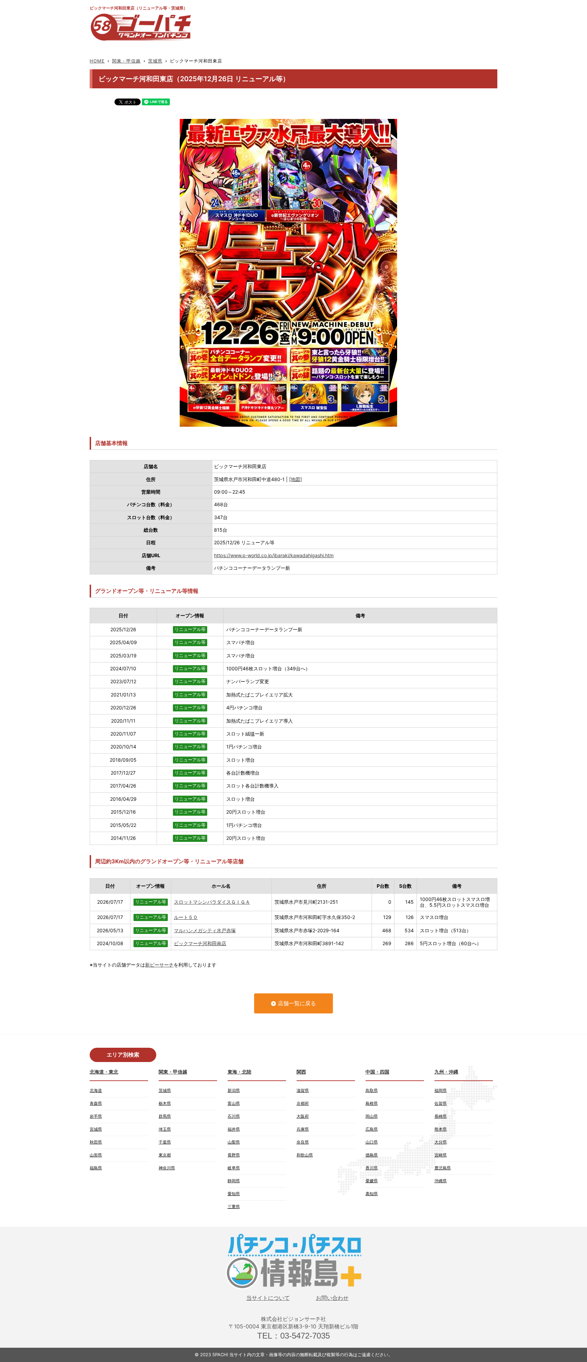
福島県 (96, 1167)
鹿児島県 (442, 1167)
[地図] (295, 479)
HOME (97, 61)
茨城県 (155, 61)
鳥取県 (372, 1090)
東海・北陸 (239, 1072)
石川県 (234, 1116)
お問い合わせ (332, 1298)
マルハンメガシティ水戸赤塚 (205, 930)
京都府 (303, 1103)
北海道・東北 (104, 1072)
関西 (301, 1072)
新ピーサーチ (159, 965)
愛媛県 (372, 1180)
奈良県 (303, 1142)
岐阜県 (234, 1167)
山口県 (372, 1142)
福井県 (234, 1129)
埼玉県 (165, 1129)
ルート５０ (186, 917)
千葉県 (165, 1142)
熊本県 (440, 1129)
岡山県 (372, 1116)
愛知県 (234, 1193)
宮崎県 (440, 1154)
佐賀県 (440, 1103)
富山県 (234, 1103)
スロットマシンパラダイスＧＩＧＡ (212, 902)
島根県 (372, 1103)
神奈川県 (167, 1167)
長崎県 (440, 1116)
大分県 (440, 1142)
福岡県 (440, 1090)
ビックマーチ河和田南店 (200, 943)
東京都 (165, 1154)
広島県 (372, 1129)
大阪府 (303, 1116)
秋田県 (96, 1142)
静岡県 (234, 1180)
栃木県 (165, 1103)
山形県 (96, 1154)
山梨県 (234, 1142)
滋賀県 (303, 1090)
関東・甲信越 (126, 61)
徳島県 (372, 1154)
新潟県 (234, 1090)
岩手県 (96, 1116)
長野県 (234, 1154)
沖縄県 (440, 1180)
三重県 (234, 1206)
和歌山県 (305, 1154)
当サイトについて (268, 1298)
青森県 (96, 1103)
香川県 (372, 1167)
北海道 (96, 1090)
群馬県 (165, 1116)
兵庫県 (303, 1129)
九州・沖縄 (446, 1072)
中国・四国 (377, 1072)
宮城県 (96, 1129)
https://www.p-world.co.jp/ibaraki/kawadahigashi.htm (274, 555)
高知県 (372, 1193)
